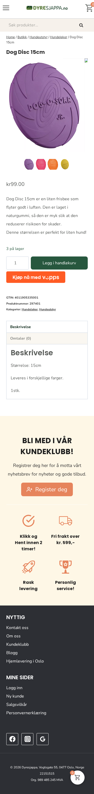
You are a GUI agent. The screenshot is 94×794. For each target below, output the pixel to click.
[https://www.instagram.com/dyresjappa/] (27, 739)
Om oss (13, 636)
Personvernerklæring (26, 713)
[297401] (45, 105)
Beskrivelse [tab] (20, 326)
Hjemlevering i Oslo (25, 661)
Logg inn (14, 688)
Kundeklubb (17, 644)
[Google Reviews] (43, 739)
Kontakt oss (17, 628)
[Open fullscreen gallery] (82, 152)
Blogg (11, 653)
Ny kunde (15, 696)
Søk (82, 25)
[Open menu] (6, 7)
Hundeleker (30, 309)
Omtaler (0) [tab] (20, 338)
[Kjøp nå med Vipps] (35, 277)
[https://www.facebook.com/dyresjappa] (12, 739)
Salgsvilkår (16, 704)
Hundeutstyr (47, 309)
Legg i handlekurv (59, 263)
